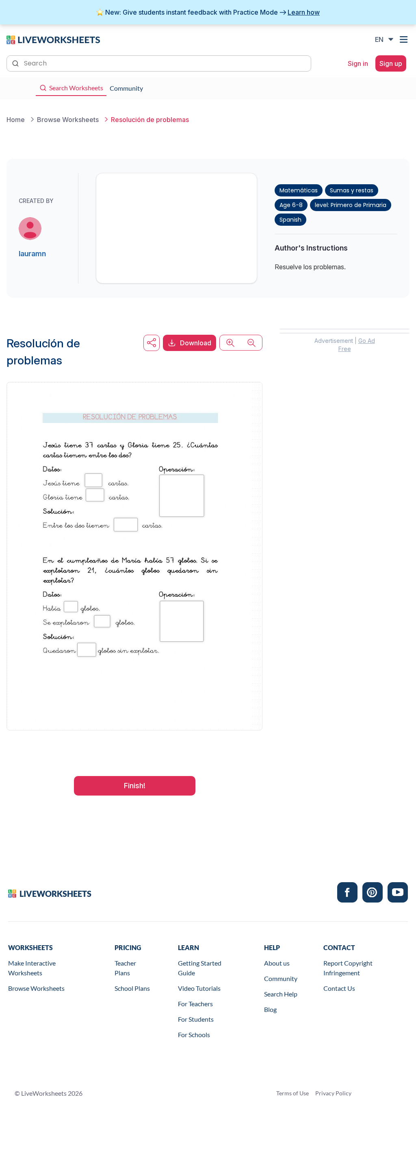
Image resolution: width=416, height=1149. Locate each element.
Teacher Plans (125, 968)
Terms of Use (292, 1093)
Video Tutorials (199, 988)
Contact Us (339, 988)
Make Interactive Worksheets (32, 968)
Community (280, 978)
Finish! (134, 785)
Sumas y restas (351, 190)
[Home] (53, 39)
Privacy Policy (333, 1093)
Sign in (358, 63)
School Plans (132, 988)
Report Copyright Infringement (348, 968)
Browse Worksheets (36, 988)
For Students (196, 1019)
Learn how (304, 12)
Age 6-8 (291, 205)
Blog (270, 1009)
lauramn (32, 253)
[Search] (16, 62)
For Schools (194, 1034)
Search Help (280, 994)
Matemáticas (299, 190)
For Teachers (195, 1003)
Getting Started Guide (199, 968)
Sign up (390, 63)
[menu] (405, 39)
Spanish (290, 220)
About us (277, 963)
